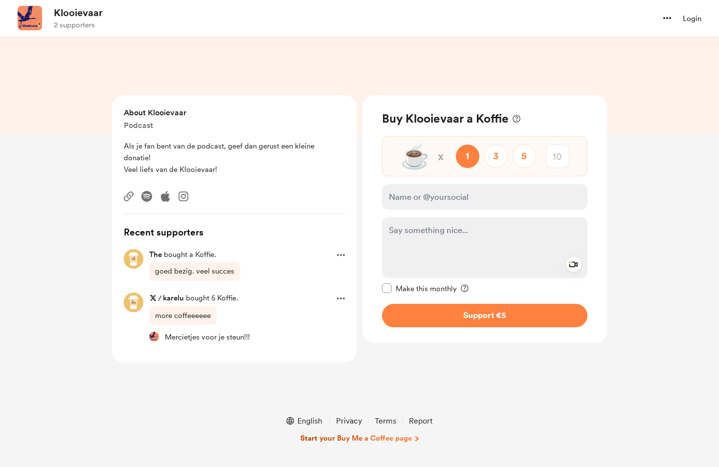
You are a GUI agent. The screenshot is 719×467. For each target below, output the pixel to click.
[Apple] (165, 196)
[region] (484, 219)
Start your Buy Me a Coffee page (356, 438)
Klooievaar (78, 13)
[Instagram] (183, 196)
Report (420, 420)
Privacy (349, 420)
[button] (667, 18)
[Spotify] (146, 196)
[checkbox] (419, 288)
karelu (173, 298)
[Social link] (129, 196)
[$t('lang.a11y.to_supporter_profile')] (154, 336)
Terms (385, 420)
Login (692, 18)
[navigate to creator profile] (30, 18)
